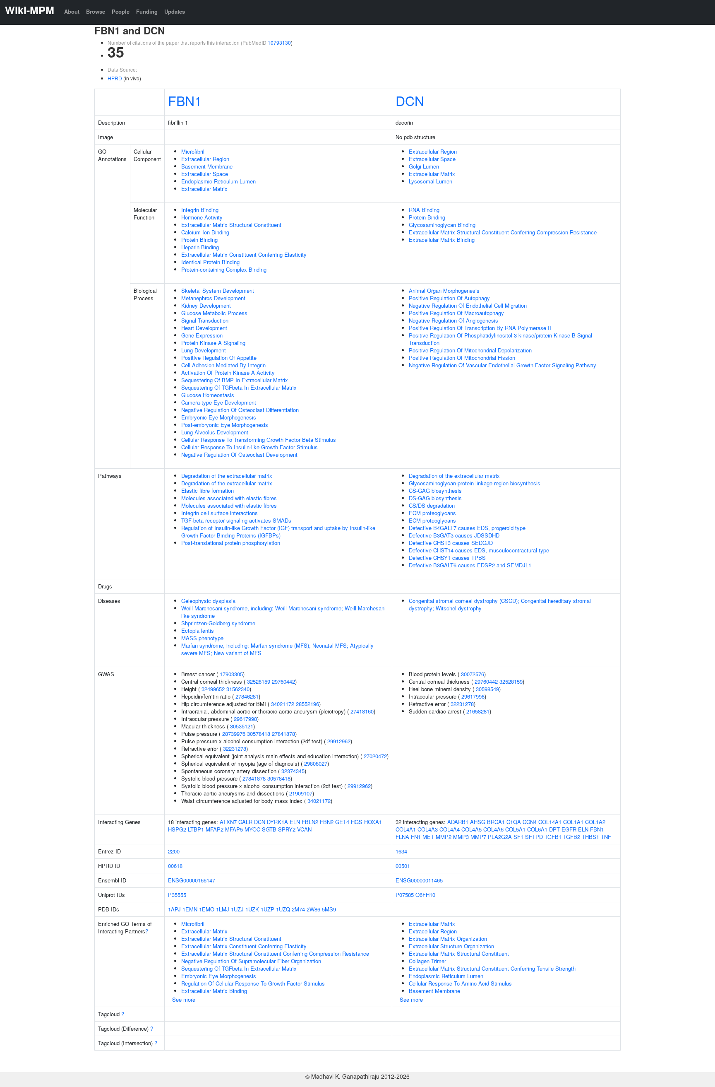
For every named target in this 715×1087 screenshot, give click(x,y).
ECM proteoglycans (432, 513)
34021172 (282, 704)
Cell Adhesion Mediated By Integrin (223, 365)
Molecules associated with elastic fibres (229, 498)
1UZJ (237, 909)
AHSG (477, 822)
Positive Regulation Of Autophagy (449, 298)
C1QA (513, 822)
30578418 (258, 734)
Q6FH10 (425, 895)
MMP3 (461, 837)
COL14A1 (549, 822)
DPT (554, 829)
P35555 (177, 895)
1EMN (189, 909)
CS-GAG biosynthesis (435, 490)
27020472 (375, 756)
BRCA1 (496, 822)
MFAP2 (214, 829)
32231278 (234, 748)
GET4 (342, 822)
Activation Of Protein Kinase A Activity (228, 372)
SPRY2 (286, 829)
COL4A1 (406, 829)
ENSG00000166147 (191, 880)
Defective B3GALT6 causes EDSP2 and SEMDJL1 (470, 565)
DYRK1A (277, 822)
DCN (410, 100)
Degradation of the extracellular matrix (226, 476)
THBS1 (590, 837)
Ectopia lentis (197, 630)
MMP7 (478, 837)
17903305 (231, 674)
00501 (403, 866)
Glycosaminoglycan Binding (442, 225)
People (121, 11)
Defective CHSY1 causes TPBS (447, 558)
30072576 (472, 674)
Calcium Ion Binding (205, 232)
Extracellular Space (204, 174)
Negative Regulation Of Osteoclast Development (239, 454)
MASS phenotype (202, 638)
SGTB (269, 829)
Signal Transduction (204, 320)
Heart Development (204, 328)
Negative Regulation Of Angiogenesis (453, 320)
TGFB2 (571, 837)
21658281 (477, 711)
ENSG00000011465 (419, 880)
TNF (606, 837)
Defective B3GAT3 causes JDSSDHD (454, 535)
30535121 (241, 726)
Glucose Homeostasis (207, 395)
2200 (174, 851)
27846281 (247, 696)
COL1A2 (595, 822)
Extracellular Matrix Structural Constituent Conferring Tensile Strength (492, 968)
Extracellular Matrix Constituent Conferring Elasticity (244, 254)
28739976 (233, 734)
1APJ (174, 909)
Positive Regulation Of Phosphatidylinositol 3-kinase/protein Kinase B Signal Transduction (500, 339)
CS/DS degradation (432, 505)
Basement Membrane (207, 166)
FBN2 (327, 822)
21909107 (300, 793)
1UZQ (283, 909)
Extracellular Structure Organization (451, 946)
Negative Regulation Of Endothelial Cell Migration (468, 305)
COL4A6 (493, 829)
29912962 (338, 741)
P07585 (405, 895)
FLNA (402, 837)
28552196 (307, 704)
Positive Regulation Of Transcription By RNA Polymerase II (480, 328)
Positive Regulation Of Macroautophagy (456, 313)
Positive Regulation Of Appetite (219, 358)
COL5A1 (515, 829)
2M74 (298, 909)
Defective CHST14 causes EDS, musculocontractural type (479, 550)
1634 (401, 851)
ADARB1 (457, 822)
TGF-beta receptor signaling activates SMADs (236, 520)
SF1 (518, 837)
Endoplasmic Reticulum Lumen (218, 181)
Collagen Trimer (427, 961)
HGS (356, 822)
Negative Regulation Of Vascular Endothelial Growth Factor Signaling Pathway (502, 365)
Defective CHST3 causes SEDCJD (451, 543)
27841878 (283, 734)
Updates (174, 11)
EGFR (568, 829)
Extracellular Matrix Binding (442, 239)
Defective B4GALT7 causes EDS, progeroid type (467, 528)
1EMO (206, 909)
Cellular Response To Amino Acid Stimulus (460, 983)
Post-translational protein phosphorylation (230, 543)
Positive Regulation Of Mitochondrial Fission (462, 358)
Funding (147, 11)
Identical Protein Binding (210, 262)
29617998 (245, 719)
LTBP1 (196, 829)
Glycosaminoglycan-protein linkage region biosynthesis (474, 483)
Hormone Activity (202, 217)
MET (428, 837)
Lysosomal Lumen (430, 181)
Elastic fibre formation (207, 490)
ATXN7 (228, 822)
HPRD (115, 78)
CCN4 (530, 822)
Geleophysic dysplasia (208, 601)
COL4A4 (449, 829)
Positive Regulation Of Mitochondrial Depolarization (470, 350)
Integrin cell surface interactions (219, 513)
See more (183, 999)
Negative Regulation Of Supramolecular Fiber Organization (251, 961)
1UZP (267, 909)
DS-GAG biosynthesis (435, 498)
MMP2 (443, 837)
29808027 (315, 763)
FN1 (416, 837)
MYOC (252, 829)
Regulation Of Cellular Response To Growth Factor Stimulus (253, 983)
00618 (175, 866)
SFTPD (534, 837)
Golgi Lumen (424, 166)
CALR (245, 822)
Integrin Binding (199, 210)
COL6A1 (537, 829)
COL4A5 (471, 829)
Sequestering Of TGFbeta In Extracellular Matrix (239, 387)
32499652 (213, 689)
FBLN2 (310, 822)
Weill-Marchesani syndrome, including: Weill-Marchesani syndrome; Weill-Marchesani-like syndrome (284, 611)
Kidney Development (206, 305)
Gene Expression (202, 335)
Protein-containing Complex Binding (223, 269)
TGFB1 (553, 837)
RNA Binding (424, 210)
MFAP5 (234, 829)
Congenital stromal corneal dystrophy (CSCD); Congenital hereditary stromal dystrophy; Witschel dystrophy (500, 604)
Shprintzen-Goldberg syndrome (218, 623)
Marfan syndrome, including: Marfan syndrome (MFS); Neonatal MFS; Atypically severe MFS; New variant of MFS (277, 649)
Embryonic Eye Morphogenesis (218, 417)
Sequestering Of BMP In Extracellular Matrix (234, 380)
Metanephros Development (213, 298)
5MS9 (329, 909)
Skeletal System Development (217, 290)
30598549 (487, 689)
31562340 (238, 689)
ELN (295, 822)
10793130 (279, 42)
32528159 (258, 681)
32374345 (293, 771)
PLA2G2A (500, 837)
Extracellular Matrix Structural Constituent (231, 225)
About (71, 11)
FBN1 (185, 100)
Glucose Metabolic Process (214, 313)
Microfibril (192, 151)
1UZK (252, 909)
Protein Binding (199, 239)
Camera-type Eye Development (218, 402)
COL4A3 (427, 829)
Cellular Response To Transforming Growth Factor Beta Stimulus (258, 439)
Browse (95, 11)
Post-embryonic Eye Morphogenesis (224, 425)
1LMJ (222, 909)
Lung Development (203, 350)
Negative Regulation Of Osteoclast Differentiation (240, 410)
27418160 (362, 711)
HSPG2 (177, 829)
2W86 (313, 909)
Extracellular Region (205, 159)
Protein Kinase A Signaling (213, 343)
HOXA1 (373, 822)
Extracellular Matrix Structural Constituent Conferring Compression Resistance (503, 232)
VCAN (304, 829)
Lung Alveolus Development (214, 432)
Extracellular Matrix (204, 189)
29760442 (283, 681)
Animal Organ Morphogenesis (444, 290)
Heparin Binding (200, 247)
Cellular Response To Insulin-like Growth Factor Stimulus (249, 447)
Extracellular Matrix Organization (448, 938)
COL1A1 (573, 822)
